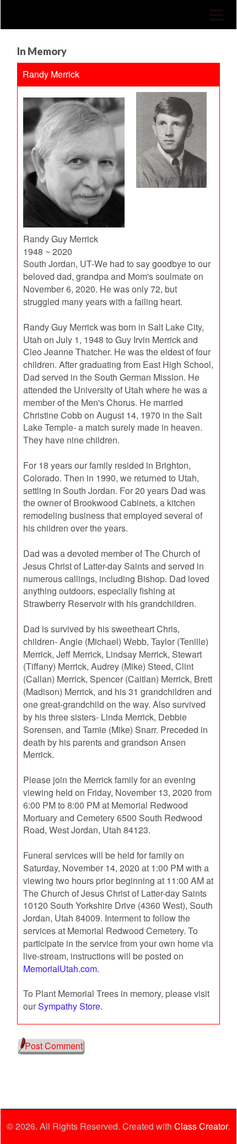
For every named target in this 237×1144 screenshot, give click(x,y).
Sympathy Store (69, 1006)
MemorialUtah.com (60, 968)
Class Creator (201, 1126)
